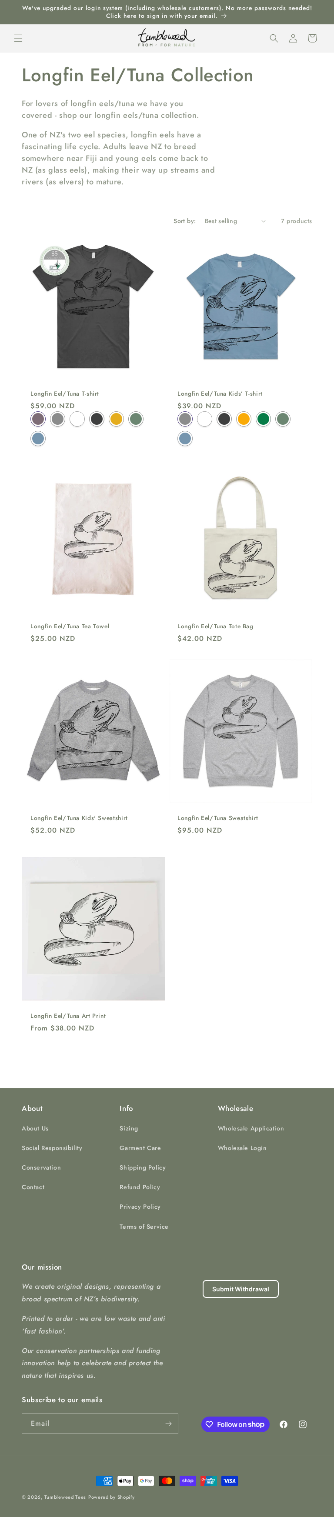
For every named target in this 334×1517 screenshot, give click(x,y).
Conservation (41, 1167)
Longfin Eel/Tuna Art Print (68, 1016)
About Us (35, 1128)
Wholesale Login (242, 1148)
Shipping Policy (143, 1167)
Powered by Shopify (111, 1497)
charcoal (96, 418)
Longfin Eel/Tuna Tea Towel (69, 626)
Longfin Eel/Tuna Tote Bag (215, 626)
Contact (33, 1187)
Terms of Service (144, 1226)
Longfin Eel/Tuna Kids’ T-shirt (220, 394)
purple (38, 418)
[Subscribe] (168, 1424)
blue (38, 438)
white (77, 418)
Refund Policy (140, 1187)
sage (136, 418)
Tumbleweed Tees (65, 1497)
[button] (18, 38)
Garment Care (140, 1148)
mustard (116, 418)
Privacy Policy (140, 1206)
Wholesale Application (251, 1128)
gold (243, 418)
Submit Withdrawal (240, 1289)
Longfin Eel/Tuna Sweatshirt (217, 818)
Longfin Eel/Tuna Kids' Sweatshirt (79, 818)
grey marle (57, 418)
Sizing (129, 1128)
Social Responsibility (52, 1148)
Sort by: (185, 221)
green (263, 418)
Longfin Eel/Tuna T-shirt (64, 394)
